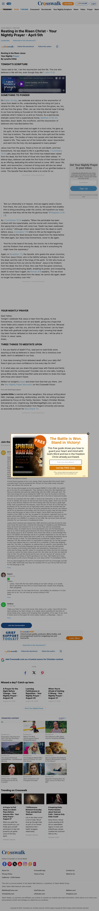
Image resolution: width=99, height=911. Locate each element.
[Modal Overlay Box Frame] (49, 455)
